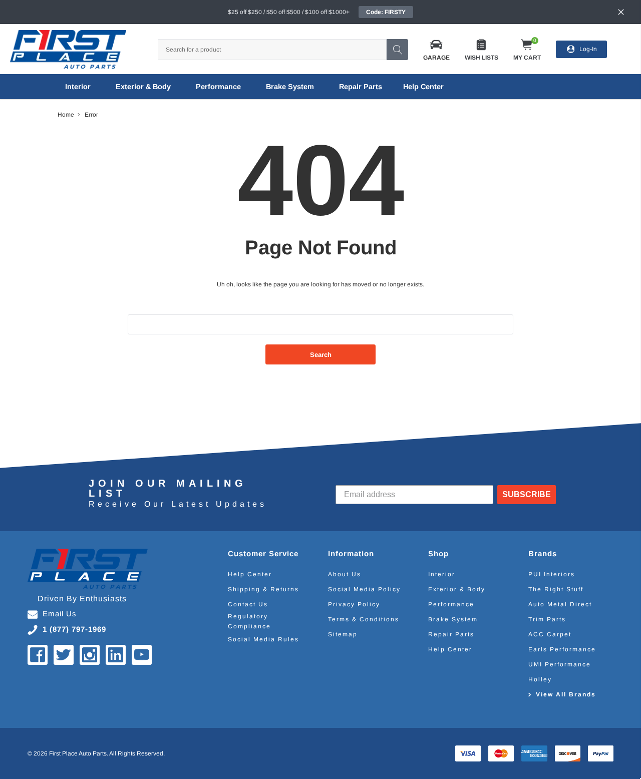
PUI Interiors (551, 574)
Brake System (290, 87)
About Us (344, 574)
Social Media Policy (364, 589)
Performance (218, 87)
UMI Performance (559, 664)
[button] (436, 49)
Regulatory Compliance (249, 621)
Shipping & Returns (263, 589)
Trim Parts (547, 619)
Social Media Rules (263, 639)
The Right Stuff (555, 589)
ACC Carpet (549, 634)
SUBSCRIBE (526, 494)
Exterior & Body (143, 87)
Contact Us (248, 604)
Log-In (588, 49)
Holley (540, 679)
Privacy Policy (354, 604)
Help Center (250, 574)
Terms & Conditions (363, 619)
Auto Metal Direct (560, 604)
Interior (78, 87)
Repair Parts (360, 87)
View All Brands (566, 694)
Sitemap (343, 634)
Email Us (60, 613)
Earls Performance (562, 649)
